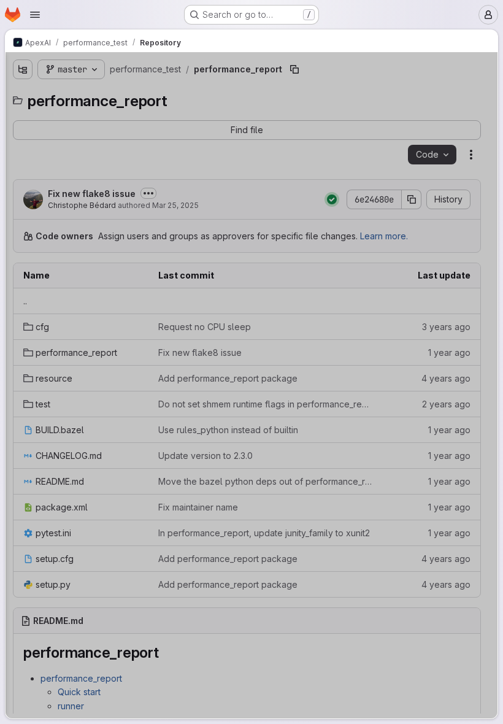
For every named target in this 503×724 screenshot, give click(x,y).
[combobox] (101, 93)
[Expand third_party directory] (22, 468)
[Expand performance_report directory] (32, 194)
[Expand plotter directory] (22, 449)
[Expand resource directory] (32, 213)
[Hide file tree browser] (23, 69)
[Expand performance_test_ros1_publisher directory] (22, 429)
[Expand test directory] (32, 233)
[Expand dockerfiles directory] (22, 115)
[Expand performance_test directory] (22, 390)
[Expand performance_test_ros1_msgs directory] (22, 409)
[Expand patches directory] (22, 135)
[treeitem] (102, 115)
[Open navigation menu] (35, 15)
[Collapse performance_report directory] (22, 154)
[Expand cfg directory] (32, 174)
